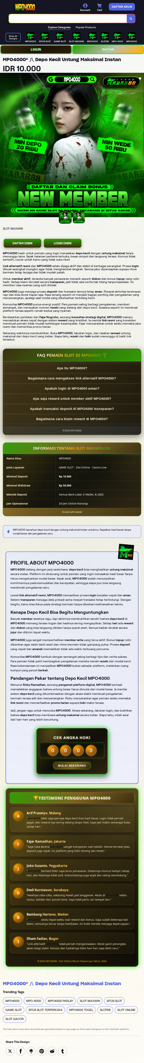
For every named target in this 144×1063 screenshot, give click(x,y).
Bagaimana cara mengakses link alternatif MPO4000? (72, 378)
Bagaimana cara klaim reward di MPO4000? (72, 419)
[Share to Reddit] (52, 1050)
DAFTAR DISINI (22, 243)
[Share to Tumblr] (62, 1050)
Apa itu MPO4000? (72, 368)
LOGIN (36, 49)
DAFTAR (108, 49)
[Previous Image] (3, 145)
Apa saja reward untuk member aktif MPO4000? (72, 399)
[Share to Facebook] (20, 1050)
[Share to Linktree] (31, 1050)
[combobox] (68, 18)
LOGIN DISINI (62, 243)
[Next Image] (141, 145)
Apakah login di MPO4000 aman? (72, 388)
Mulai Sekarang (72, 765)
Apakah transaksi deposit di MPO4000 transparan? (72, 409)
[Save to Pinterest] (41, 1050)
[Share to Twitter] (10, 1050)
